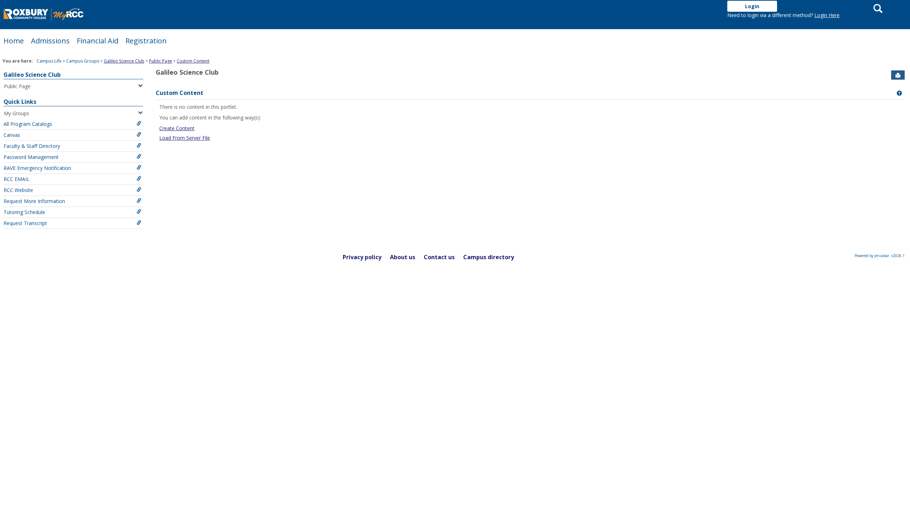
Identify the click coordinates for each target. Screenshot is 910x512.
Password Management (31, 157)
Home (14, 41)
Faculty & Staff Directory (32, 146)
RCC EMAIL (17, 179)
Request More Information (34, 201)
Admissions (50, 41)
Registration (146, 41)
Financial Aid (97, 41)
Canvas (12, 135)
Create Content (176, 128)
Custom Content (193, 61)
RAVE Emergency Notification (37, 168)
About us (402, 257)
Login (752, 6)
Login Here (827, 15)
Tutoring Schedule (24, 212)
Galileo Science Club (124, 61)
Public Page (160, 61)
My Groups (16, 113)
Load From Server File (184, 137)
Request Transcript (25, 223)
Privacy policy (362, 257)
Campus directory (488, 257)
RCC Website (18, 190)
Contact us (439, 257)
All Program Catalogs (28, 124)
